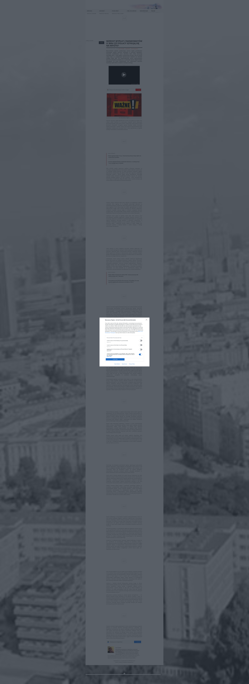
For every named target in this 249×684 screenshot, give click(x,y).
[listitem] (124, 337)
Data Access (124, 363)
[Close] (147, 320)
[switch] (140, 340)
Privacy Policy (132, 363)
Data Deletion (117, 363)
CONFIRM (115, 359)
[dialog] (124, 342)
